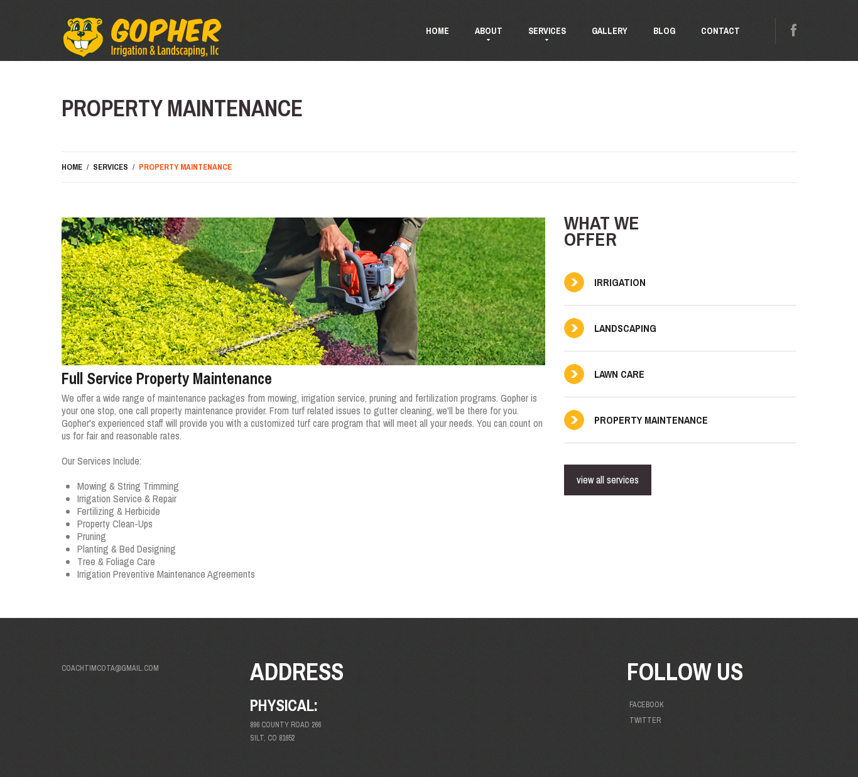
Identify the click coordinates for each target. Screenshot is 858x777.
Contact (720, 30)
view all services (608, 480)
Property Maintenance (651, 420)
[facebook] (793, 30)
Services (541, 36)
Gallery (609, 30)
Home (437, 30)
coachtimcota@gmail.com (110, 668)
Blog (664, 30)
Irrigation (620, 282)
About (482, 36)
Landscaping (625, 328)
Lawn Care (619, 374)
